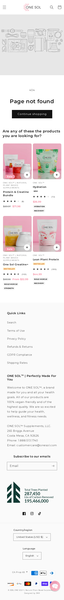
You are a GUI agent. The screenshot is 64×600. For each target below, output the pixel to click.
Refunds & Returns (20, 346)
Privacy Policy (16, 338)
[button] (4, 7)
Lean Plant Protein (46, 259)
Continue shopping (32, 114)
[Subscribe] (53, 466)
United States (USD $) (29, 536)
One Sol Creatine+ (15, 264)
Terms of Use (16, 330)
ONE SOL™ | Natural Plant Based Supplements (35, 590)
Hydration (40, 187)
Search (11, 322)
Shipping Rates (17, 362)
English (30, 555)
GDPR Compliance (19, 354)
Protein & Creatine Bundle (16, 193)
